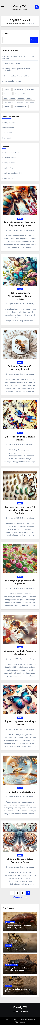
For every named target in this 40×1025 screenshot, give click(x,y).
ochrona (21, 98)
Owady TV (19, 6)
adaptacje (7, 89)
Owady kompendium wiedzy (12, 173)
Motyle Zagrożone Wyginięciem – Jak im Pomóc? (20, 296)
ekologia (17, 93)
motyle (13, 98)
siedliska (20, 102)
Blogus (30, 1019)
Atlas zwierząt (7, 133)
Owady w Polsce (8, 168)
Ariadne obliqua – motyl (11, 63)
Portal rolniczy (7, 138)
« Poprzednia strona (20, 897)
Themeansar (19, 1022)
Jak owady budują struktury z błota (15, 76)
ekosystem (26, 93)
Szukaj (5, 33)
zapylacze (7, 106)
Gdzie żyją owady (9, 158)
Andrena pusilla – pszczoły (12, 81)
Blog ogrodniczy (8, 123)
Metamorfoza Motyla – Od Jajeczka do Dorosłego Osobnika (20, 510)
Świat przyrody (8, 128)
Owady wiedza (7, 178)
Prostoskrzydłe (9, 102)
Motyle (8, 945)
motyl (5, 98)
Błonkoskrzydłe (18, 89)
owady (29, 98)
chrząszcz (30, 89)
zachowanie (30, 102)
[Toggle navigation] (2, 7)
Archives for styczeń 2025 (19, 23)
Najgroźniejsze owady (10, 153)
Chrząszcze (7, 93)
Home (8, 23)
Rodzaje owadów (8, 163)
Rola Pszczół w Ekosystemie (20, 792)
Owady (20, 218)
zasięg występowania (20, 106)
